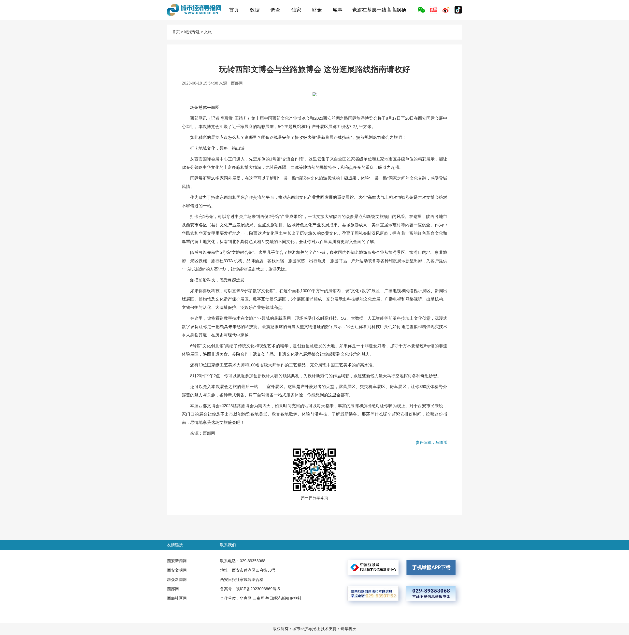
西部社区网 (177, 598)
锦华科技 (348, 629)
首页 (234, 10)
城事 (338, 10)
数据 (255, 10)
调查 (275, 10)
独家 (296, 10)
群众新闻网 (177, 579)
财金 (317, 10)
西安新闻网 (177, 561)
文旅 (208, 32)
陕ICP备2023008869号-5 (258, 589)
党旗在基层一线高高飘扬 (379, 10)
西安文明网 (177, 570)
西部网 (173, 589)
